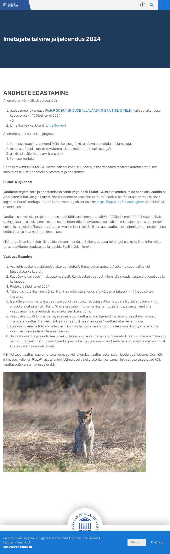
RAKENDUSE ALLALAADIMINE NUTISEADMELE (96, 110)
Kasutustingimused (17, 547)
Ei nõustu (157, 542)
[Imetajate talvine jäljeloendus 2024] (10, 5)
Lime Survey (55, 125)
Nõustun (136, 542)
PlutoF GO (52, 110)
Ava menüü (164, 5)
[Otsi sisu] (152, 5)
